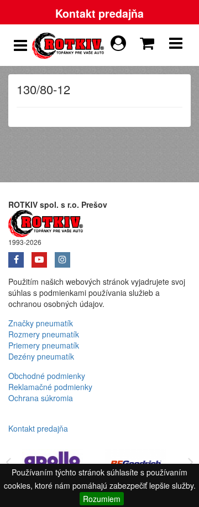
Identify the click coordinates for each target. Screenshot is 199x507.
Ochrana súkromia (40, 397)
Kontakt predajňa (99, 13)
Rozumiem (102, 498)
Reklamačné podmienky (50, 386)
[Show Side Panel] (20, 45)
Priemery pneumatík (43, 345)
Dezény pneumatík (41, 356)
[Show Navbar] (175, 45)
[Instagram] (65, 256)
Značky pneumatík (40, 323)
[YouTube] (43, 256)
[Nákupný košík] (149, 40)
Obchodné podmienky (46, 375)
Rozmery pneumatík (43, 334)
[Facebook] (20, 256)
